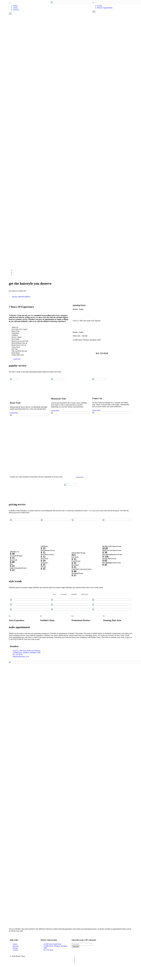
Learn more (14, 413)
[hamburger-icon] (10, 2)
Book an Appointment (104, 8)
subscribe (75, 946)
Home (15, 6)
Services (16, 10)
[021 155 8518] (102, 345)
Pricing (99, 6)
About (15, 8)
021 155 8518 (102, 353)
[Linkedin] (14, 272)
